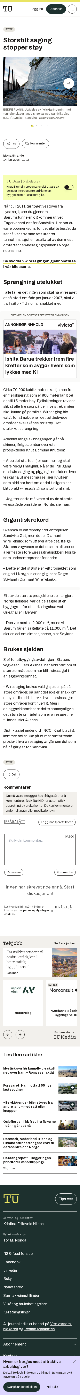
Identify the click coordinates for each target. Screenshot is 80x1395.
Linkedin (10, 1270)
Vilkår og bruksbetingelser (25, 1304)
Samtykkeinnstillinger (21, 1295)
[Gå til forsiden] (7, 9)
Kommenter (38, 143)
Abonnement (14, 1344)
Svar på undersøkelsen (22, 1386)
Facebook (12, 1262)
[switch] (68, 187)
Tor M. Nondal (15, 1240)
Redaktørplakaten (39, 1329)
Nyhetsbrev (13, 1287)
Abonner (56, 8)
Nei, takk (52, 1386)
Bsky (7, 1279)
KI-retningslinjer (16, 1312)
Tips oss (66, 1199)
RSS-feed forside (18, 1254)
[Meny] (72, 9)
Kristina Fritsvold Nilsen (23, 1224)
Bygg (9, 29)
